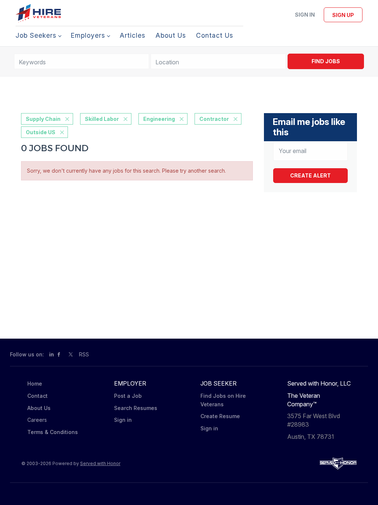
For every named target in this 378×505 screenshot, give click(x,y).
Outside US (40, 132)
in (51, 354)
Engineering (159, 119)
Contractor (214, 119)
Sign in (305, 14)
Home (34, 383)
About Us (39, 408)
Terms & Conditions (52, 432)
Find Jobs (326, 61)
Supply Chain (43, 119)
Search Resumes (135, 408)
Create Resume (220, 416)
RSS (84, 354)
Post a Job (128, 396)
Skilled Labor (102, 119)
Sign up (343, 15)
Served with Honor (100, 463)
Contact (37, 396)
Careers (37, 420)
